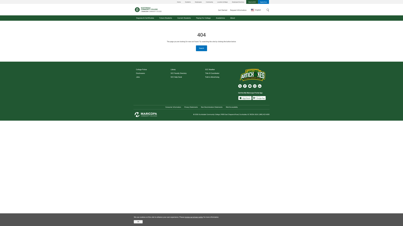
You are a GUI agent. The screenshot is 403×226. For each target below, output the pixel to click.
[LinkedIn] (260, 86)
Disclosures (140, 73)
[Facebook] (245, 86)
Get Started (222, 10)
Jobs (138, 77)
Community (209, 2)
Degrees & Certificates (145, 18)
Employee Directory (238, 2)
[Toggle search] (268, 10)
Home (179, 2)
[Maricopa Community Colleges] (148, 114)
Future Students (165, 18)
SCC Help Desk (176, 77)
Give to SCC (252, 2)
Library (173, 70)
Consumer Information (173, 107)
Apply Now (263, 2)
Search (201, 48)
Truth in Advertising (212, 77)
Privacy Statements (191, 107)
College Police (141, 70)
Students (188, 2)
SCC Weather (210, 70)
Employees (198, 2)
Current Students (184, 18)
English (258, 10)
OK (138, 222)
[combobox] (257, 10)
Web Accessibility (232, 107)
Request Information (238, 10)
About (232, 18)
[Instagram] (255, 86)
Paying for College (203, 18)
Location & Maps (222, 2)
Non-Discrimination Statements (211, 107)
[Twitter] (240, 86)
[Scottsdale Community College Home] (148, 9)
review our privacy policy (194, 217)
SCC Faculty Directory (179, 73)
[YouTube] (250, 86)
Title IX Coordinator (212, 73)
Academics (220, 18)
